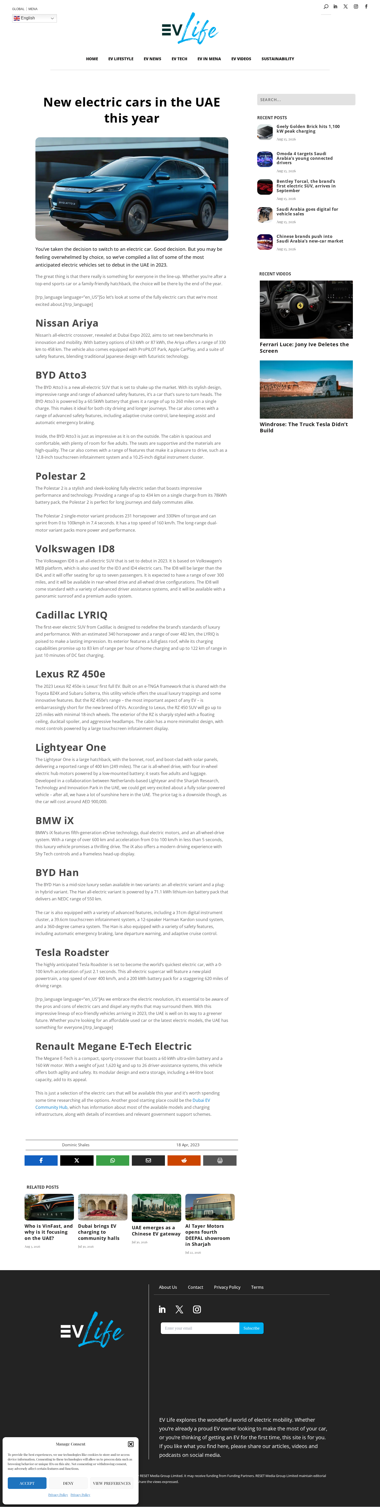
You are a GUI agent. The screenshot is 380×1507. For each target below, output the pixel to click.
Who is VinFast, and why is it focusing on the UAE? (49, 1224)
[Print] (219, 1160)
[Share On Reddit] (184, 1160)
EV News (152, 58)
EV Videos (241, 58)
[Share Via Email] (148, 1160)
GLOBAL (18, 9)
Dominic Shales (75, 1144)
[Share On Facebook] (41, 1160)
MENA (32, 9)
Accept (27, 1483)
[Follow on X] (345, 6)
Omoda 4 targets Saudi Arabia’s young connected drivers (305, 158)
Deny (68, 1483)
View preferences (112, 1483)
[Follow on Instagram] (356, 6)
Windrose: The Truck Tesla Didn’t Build (304, 427)
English (27, 18)
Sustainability (278, 58)
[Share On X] (76, 1160)
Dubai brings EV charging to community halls (102, 1224)
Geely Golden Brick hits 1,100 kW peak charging (308, 128)
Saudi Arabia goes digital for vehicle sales (307, 211)
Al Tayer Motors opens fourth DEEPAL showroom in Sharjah (210, 1224)
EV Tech (179, 58)
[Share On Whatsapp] (112, 1160)
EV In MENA (209, 58)
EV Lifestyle (120, 58)
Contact (195, 1287)
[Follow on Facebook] (366, 6)
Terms (257, 1287)
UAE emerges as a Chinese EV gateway (156, 1224)
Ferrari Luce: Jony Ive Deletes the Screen (304, 347)
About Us (168, 1287)
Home (92, 58)
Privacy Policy (58, 1495)
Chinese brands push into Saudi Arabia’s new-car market (310, 238)
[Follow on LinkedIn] (335, 6)
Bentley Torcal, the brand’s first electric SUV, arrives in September (306, 186)
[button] (130, 1444)
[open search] (326, 6)
